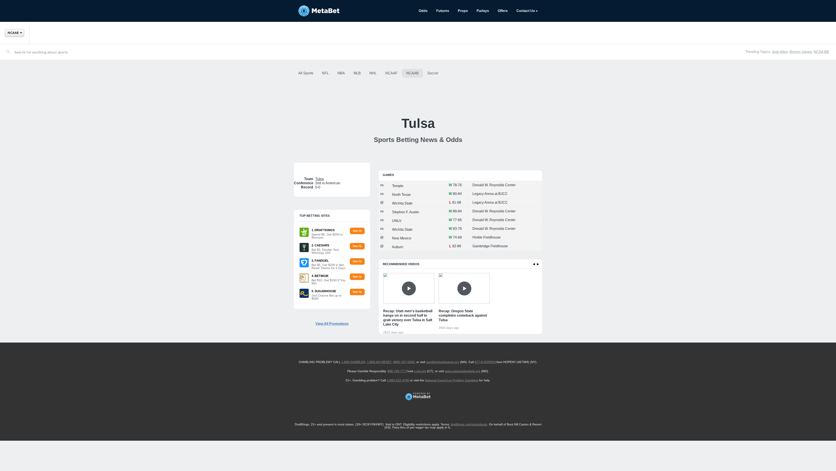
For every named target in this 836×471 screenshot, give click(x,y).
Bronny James (801, 52)
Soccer (432, 73)
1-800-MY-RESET (379, 362)
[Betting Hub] (354, 11)
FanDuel (322, 260)
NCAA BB (821, 52)
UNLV (396, 221)
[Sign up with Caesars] (357, 246)
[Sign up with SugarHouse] (357, 292)
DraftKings (325, 230)
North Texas (401, 194)
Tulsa (319, 179)
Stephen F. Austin (405, 212)
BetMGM (321, 275)
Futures (442, 11)
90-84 (457, 194)
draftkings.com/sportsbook (469, 424)
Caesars (322, 245)
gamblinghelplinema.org (442, 362)
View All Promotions (332, 324)
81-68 (456, 202)
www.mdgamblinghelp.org (462, 371)
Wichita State (402, 203)
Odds (423, 11)
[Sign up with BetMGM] (357, 276)
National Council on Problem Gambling (451, 380)
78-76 (457, 185)
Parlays (483, 11)
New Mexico (401, 238)
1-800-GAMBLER (353, 362)
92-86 (456, 246)
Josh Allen (780, 52)
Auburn (397, 247)
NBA (341, 73)
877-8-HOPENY (485, 362)
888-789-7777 (397, 371)
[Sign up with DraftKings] (357, 231)
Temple (397, 186)
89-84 (457, 211)
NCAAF (391, 73)
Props (463, 11)
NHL (373, 73)
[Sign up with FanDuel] (357, 261)
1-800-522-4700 (398, 380)
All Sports (305, 73)
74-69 (457, 237)
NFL (325, 73)
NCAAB (412, 73)
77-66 (457, 220)
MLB (357, 73)
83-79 (457, 228)
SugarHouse (325, 291)
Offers (503, 11)
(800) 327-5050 (404, 362)
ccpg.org (420, 371)
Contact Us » (527, 11)
